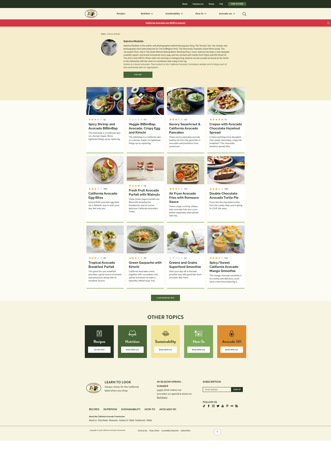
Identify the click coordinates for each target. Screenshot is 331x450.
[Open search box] (244, 14)
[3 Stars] (95, 119)
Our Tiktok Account (204, 406)
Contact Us (123, 420)
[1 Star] (89, 119)
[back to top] (217, 432)
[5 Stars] (101, 119)
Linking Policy (186, 430)
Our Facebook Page (208, 406)
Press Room (103, 420)
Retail (184, 4)
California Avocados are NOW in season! (165, 23)
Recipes (121, 13)
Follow (138, 74)
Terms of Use (142, 430)
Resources (113, 420)
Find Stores (237, 4)
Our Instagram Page (213, 406)
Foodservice (198, 4)
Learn (160, 390)
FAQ (221, 4)
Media (211, 4)
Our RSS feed (236, 406)
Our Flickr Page (232, 406)
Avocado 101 (225, 13)
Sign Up (237, 389)
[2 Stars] (92, 119)
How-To (199, 13)
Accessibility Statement (170, 430)
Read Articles (132, 349)
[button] (217, 432)
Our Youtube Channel (222, 406)
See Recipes (99, 349)
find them (162, 397)
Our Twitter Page (218, 406)
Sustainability (173, 13)
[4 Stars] (98, 119)
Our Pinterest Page (227, 406)
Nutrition (145, 13)
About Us (93, 420)
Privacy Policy (154, 430)
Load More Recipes (165, 298)
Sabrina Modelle (113, 34)
